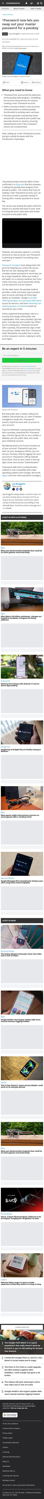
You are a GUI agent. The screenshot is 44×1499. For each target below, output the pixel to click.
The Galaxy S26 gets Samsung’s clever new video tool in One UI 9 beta (22, 1383)
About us (6, 1461)
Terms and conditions (10, 1424)
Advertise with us (9, 1471)
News (5, 34)
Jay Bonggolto (15, 34)
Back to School (19, 9)
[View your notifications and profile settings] (26, 3)
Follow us (26, 82)
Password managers (11, 265)
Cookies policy (8, 1438)
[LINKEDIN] (18, 489)
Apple (4, 475)
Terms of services (27, 366)
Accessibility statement (11, 1443)
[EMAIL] (21, 489)
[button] (41, 3)
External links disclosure (11, 1457)
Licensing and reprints (11, 1476)
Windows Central (9, 1480)
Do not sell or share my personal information (19, 1485)
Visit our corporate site (18, 1408)
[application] (22, 232)
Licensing (6, 1452)
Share (7, 82)
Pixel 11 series (36, 9)
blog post (20, 184)
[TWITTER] (14, 489)
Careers (5, 1447)
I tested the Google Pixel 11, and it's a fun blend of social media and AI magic (23, 1359)
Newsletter (37, 82)
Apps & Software (8, 14)
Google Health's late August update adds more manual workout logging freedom (23, 1392)
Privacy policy (7, 1433)
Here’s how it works (20, 48)
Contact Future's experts (11, 1428)
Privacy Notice (30, 368)
